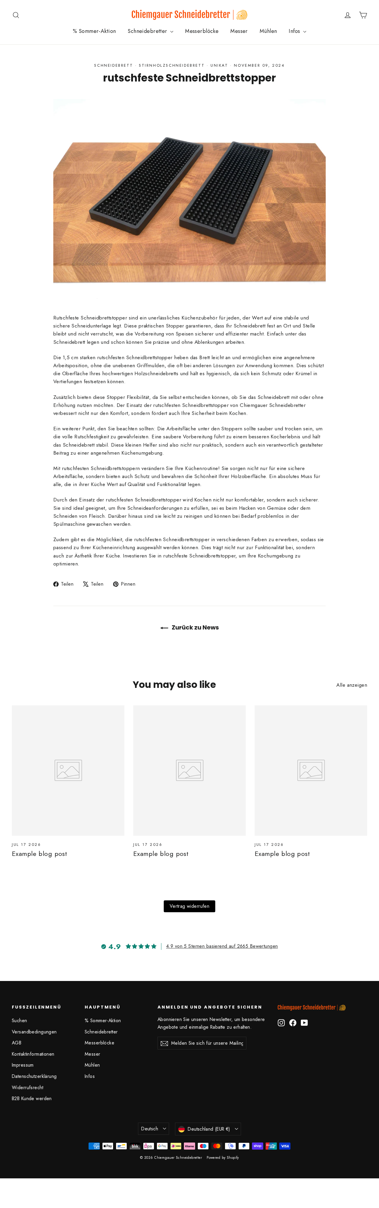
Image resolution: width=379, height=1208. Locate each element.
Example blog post (39, 853)
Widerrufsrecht (27, 1087)
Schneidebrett (113, 65)
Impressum (23, 1065)
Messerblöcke (202, 31)
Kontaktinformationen (33, 1054)
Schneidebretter (148, 31)
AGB (16, 1042)
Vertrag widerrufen (190, 906)
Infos (295, 31)
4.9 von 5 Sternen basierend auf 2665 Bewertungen (222, 946)
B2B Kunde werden (32, 1098)
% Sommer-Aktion (94, 31)
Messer (239, 31)
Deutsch (149, 1128)
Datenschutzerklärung (34, 1076)
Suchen (19, 1020)
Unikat (219, 65)
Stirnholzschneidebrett (172, 65)
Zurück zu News (195, 627)
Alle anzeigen (351, 684)
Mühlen (268, 31)
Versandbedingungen (34, 1031)
